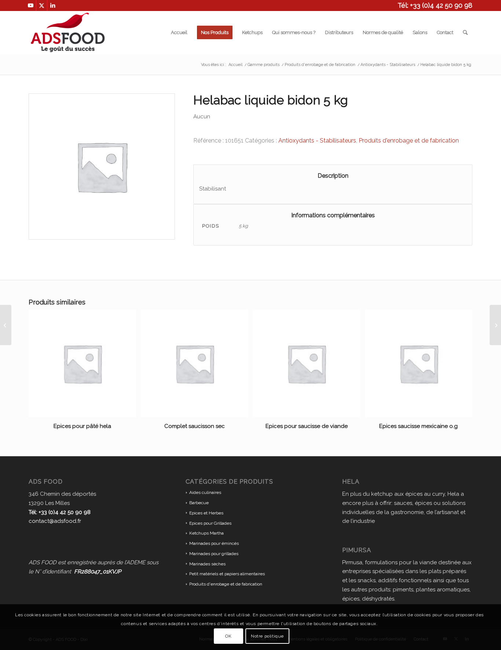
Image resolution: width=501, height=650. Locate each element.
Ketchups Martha (206, 533)
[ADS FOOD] (68, 32)
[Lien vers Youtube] (30, 5)
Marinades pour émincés (214, 543)
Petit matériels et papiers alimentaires (227, 573)
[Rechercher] (465, 32)
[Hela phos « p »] (5, 325)
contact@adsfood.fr (55, 521)
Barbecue (199, 502)
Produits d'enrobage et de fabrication (409, 140)
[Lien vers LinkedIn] (52, 5)
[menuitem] (179, 32)
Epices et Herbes (206, 513)
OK (228, 636)
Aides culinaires (205, 492)
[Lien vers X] (41, 5)
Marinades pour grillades (213, 553)
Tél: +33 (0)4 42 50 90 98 (435, 5)
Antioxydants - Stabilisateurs (317, 140)
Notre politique (267, 636)
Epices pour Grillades (210, 523)
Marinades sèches (207, 563)
